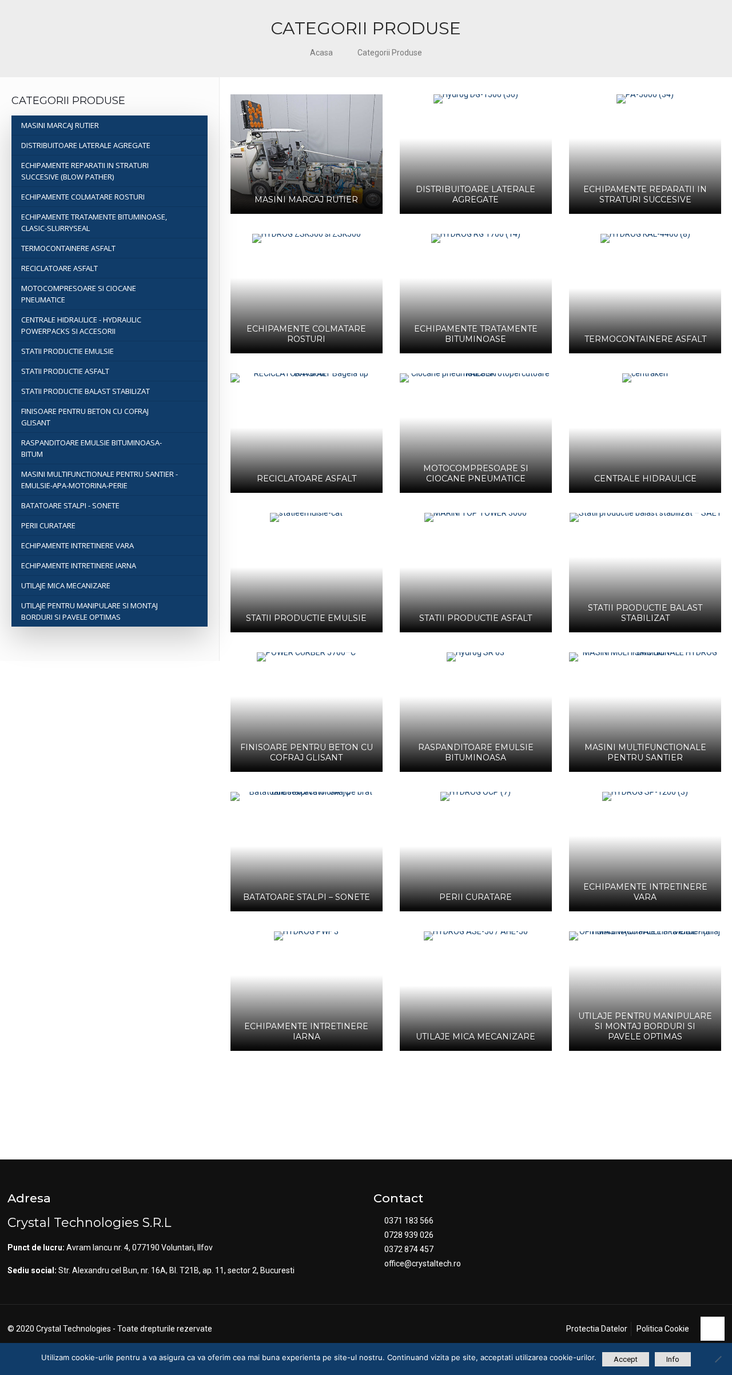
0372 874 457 (408, 1249)
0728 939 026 (408, 1235)
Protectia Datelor (596, 1328)
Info (672, 1359)
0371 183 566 (408, 1220)
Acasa (321, 52)
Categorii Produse (389, 52)
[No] (717, 1359)
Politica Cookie (662, 1328)
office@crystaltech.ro (422, 1263)
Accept (626, 1359)
